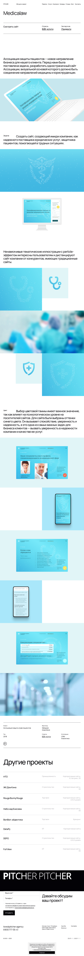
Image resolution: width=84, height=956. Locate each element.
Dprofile (63, 926)
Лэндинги (66, 29)
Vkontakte (74, 926)
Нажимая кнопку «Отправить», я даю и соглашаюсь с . (20, 906)
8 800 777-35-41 (10, 929)
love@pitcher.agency (13, 926)
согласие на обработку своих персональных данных (20, 905)
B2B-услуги (47, 29)
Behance (63, 928)
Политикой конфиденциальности (42, 949)
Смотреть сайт (10, 26)
